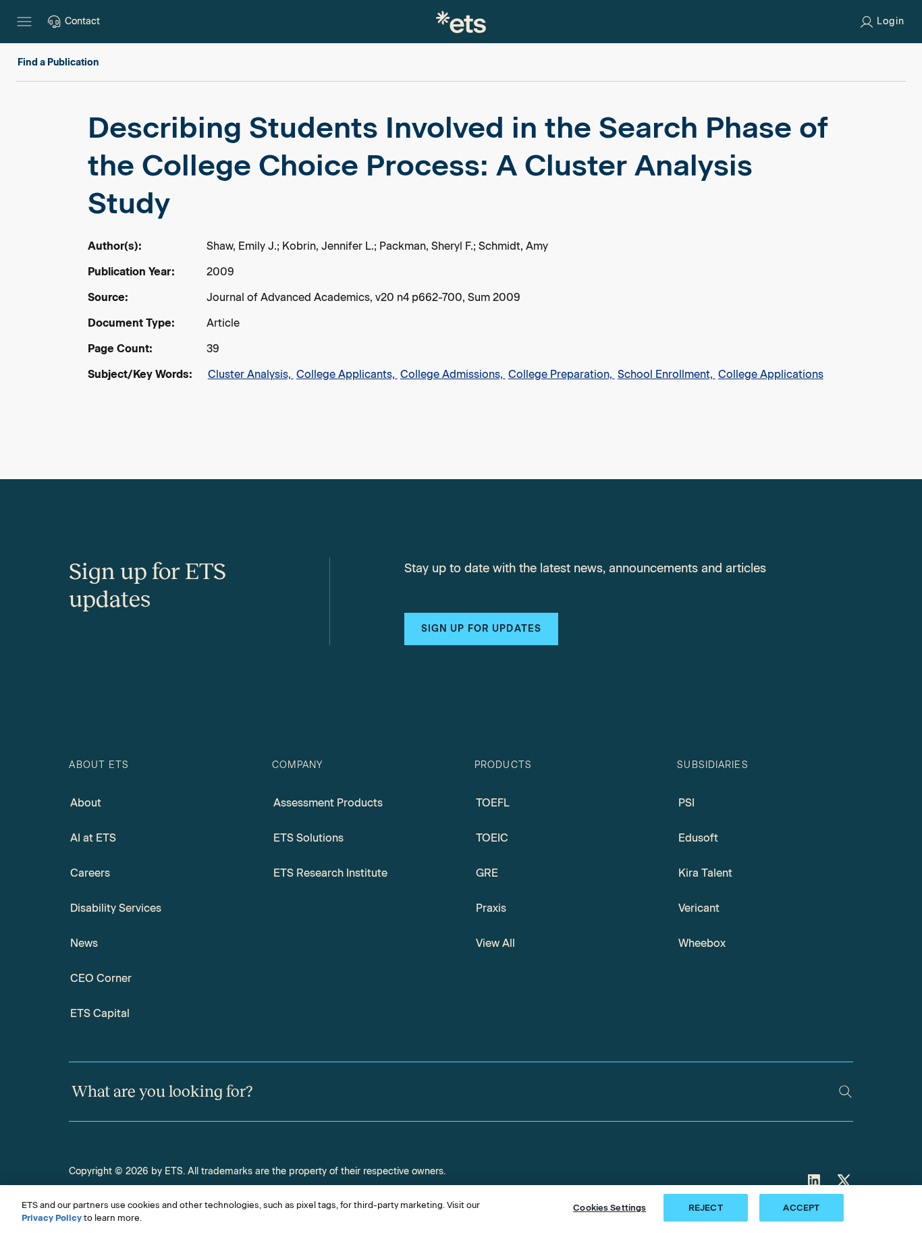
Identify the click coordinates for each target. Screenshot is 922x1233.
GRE (487, 873)
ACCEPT (801, 1208)
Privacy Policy (52, 1218)
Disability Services (115, 908)
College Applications (770, 374)
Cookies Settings (609, 1208)
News (84, 943)
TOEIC (492, 837)
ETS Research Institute (330, 873)
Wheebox (702, 943)
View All (495, 943)
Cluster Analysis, (251, 374)
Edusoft (698, 837)
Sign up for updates (481, 628)
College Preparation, (561, 374)
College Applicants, (347, 374)
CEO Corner (101, 978)
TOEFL (493, 802)
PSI (686, 802)
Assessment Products (328, 802)
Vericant (699, 908)
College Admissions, (453, 374)
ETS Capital (100, 1013)
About (85, 802)
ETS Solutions (308, 837)
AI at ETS (93, 837)
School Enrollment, (666, 374)
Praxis (491, 908)
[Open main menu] (24, 21)
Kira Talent (705, 873)
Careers (90, 873)
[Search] (845, 1091)
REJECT (705, 1208)
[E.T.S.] (461, 21)
